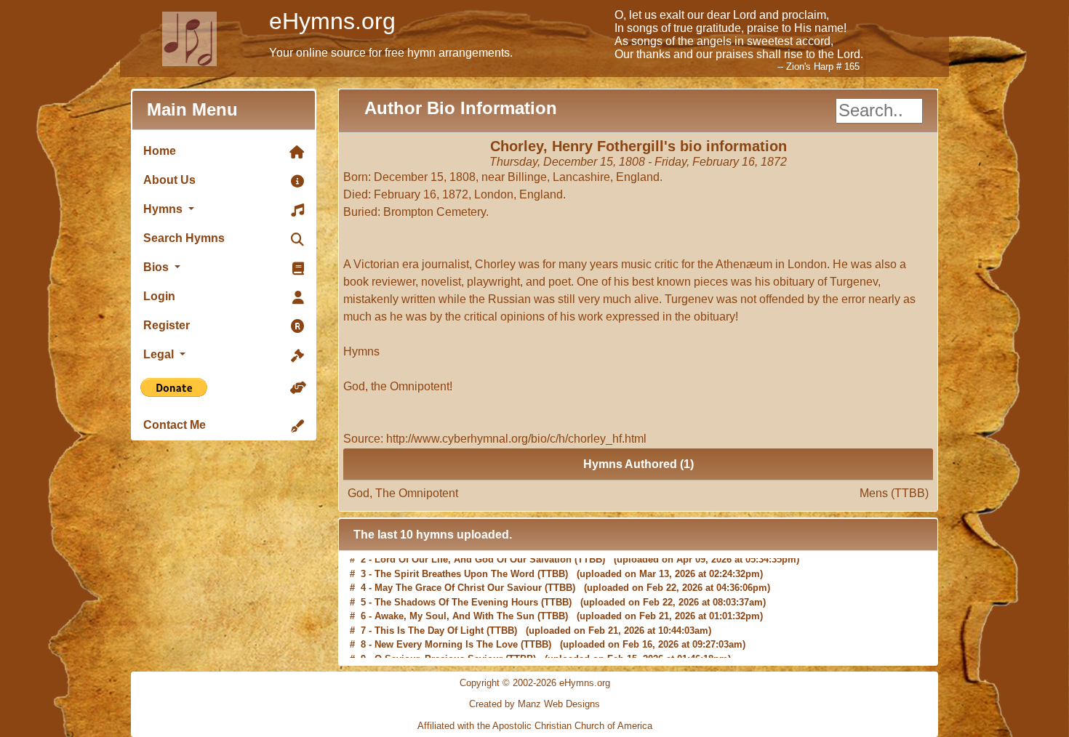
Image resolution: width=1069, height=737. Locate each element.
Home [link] (159, 151)
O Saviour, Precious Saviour (439, 650)
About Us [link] (169, 180)
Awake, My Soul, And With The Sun (454, 608)
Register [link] (166, 325)
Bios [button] (157, 267)
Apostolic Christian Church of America (572, 725)
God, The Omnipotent (638, 493)
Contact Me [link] (174, 425)
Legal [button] (160, 354)
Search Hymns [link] (184, 238)
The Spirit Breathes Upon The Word (454, 565)
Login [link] (159, 296)
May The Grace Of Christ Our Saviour (458, 579)
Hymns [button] (164, 209)
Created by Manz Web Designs (534, 703)
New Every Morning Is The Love (446, 636)
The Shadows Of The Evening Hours (456, 593)
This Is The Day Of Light (429, 621)
